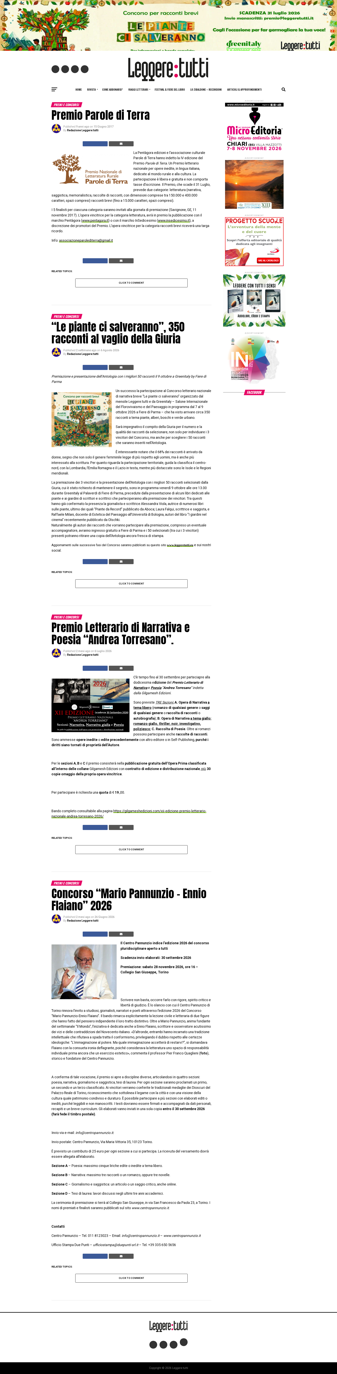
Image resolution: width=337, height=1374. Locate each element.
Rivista (91, 89)
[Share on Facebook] (95, 143)
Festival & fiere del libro (170, 89)
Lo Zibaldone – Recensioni (206, 89)
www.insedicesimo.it (174, 220)
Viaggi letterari (138, 89)
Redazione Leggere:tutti (82, 130)
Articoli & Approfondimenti (244, 89)
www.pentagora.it (95, 220)
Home (78, 89)
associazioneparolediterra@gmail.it (86, 240)
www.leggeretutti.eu (180, 545)
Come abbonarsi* (112, 89)
